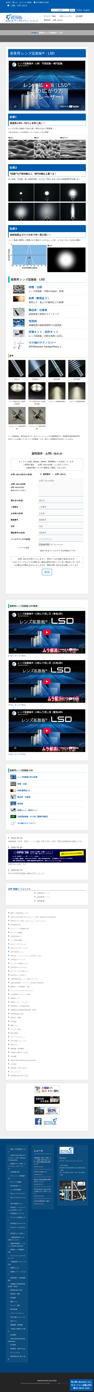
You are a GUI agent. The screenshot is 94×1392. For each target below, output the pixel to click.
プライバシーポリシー (17, 1037)
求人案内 (13, 1064)
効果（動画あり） (39, 298)
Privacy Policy (54, 1383)
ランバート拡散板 (16, 932)
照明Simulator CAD (17, 1014)
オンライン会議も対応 (82, 1385)
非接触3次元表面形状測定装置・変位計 (23, 1010)
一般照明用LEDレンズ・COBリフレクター (24, 979)
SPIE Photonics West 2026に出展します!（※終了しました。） (43, 1191)
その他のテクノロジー (42, 342)
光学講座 (13, 1021)
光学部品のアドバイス (17, 959)
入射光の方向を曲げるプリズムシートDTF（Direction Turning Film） (33, 917)
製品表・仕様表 (38, 310)
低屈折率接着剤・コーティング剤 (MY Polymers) (26, 983)
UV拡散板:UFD (15, 925)
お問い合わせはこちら (82, 1382)
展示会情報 (14, 1033)
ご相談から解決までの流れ (19, 1052)
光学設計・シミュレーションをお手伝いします (26, 956)
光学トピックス (66, 16)
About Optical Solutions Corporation (23, 1060)
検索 (72, 10)
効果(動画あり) (23, 790)
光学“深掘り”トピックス (19, 889)
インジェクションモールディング (21, 990)
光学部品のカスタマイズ (18, 967)
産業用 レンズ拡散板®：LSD (19, 987)
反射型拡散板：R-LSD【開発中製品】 (33, 816)
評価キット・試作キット (43, 331)
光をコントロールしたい (18, 944)
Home (34, 33)
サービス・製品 (50, 16)
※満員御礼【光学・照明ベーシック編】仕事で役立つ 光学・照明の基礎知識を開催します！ (45, 841)
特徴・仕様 (35, 287)
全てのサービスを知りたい (19, 971)
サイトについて (15, 1072)
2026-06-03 (17, 838)
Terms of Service (65, 1383)
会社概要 (79, 16)
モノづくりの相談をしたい (19, 963)
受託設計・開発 (15, 1017)
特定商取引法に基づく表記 (19, 1076)
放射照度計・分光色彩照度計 (20, 1006)
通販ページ (14, 1025)
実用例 (33, 321)
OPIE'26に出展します (17, 864)
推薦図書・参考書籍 (17, 1049)
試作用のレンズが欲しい (18, 975)
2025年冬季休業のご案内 (42, 1201)
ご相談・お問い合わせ (18, 5)
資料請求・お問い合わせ (53, 20)
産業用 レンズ (15, 998)
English (86, 10)
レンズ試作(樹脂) (16, 940)
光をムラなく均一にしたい (19, 948)
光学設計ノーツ (43, 893)
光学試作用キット (16, 936)
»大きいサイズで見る (17, 655)
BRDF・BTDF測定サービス (19, 913)
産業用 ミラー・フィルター (19, 1002)
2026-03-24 (16, 870)
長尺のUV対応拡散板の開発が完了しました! (26, 873)
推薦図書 (40, 901)
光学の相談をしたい (17, 952)
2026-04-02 (16, 847)
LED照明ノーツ (43, 897)
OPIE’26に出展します (40, 1172)
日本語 (79, 10)
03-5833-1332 (42, 2)
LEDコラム (14, 1045)
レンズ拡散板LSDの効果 (27, 777)
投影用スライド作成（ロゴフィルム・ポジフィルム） (28, 921)
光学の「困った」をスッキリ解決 (19, 2)
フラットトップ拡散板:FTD (19, 928)
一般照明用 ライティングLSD (20, 994)
